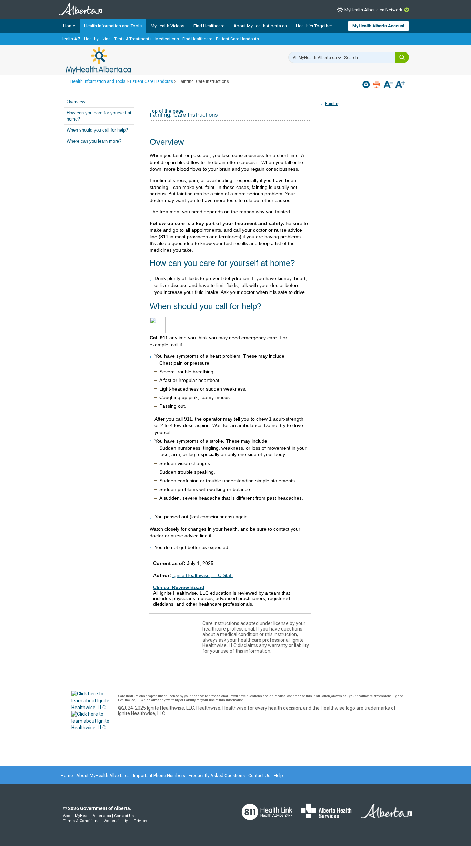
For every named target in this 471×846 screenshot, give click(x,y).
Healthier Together (314, 25)
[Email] (366, 84)
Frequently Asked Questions (217, 775)
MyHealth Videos (167, 25)
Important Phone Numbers (159, 775)
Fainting (333, 103)
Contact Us (259, 775)
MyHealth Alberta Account (378, 25)
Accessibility (116, 821)
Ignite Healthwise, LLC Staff (202, 575)
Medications (167, 39)
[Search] (402, 57)
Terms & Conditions (81, 821)
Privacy (140, 821)
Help (278, 775)
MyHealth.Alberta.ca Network (373, 9)
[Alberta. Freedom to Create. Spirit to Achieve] (382, 815)
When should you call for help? (97, 130)
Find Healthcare (208, 25)
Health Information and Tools (113, 25)
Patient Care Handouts (237, 39)
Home (69, 25)
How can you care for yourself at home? (99, 116)
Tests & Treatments (133, 39)
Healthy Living (97, 39)
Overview (76, 101)
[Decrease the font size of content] (388, 85)
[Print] (377, 84)
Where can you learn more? (94, 141)
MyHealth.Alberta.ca (98, 60)
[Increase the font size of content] (400, 85)
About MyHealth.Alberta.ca (260, 25)
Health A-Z (71, 39)
